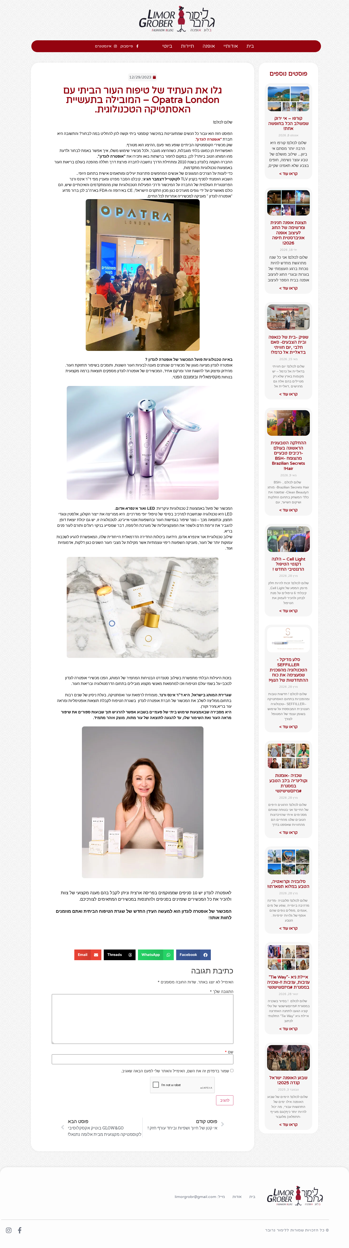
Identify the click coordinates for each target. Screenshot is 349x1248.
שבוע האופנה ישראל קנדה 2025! (288, 1080)
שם (229, 1052)
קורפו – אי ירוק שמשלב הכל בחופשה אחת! (288, 123)
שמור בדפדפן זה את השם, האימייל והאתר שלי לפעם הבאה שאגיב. (175, 1071)
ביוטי (167, 46)
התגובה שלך (221, 991)
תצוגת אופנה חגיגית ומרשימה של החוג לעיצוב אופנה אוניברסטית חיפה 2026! (288, 233)
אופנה (209, 46)
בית (250, 46)
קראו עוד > (288, 173)
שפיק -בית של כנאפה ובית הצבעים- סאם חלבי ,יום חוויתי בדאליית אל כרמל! (288, 345)
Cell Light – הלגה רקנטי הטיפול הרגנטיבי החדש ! (288, 564)
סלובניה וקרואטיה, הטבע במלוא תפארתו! (288, 884)
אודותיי (230, 46)
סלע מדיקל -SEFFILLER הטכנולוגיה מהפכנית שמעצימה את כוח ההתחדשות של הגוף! (288, 670)
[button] (193, 955)
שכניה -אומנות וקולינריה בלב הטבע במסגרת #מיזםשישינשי (288, 783)
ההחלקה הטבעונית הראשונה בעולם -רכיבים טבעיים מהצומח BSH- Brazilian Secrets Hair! (288, 455)
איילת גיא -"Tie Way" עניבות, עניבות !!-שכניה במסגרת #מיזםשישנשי (288, 982)
